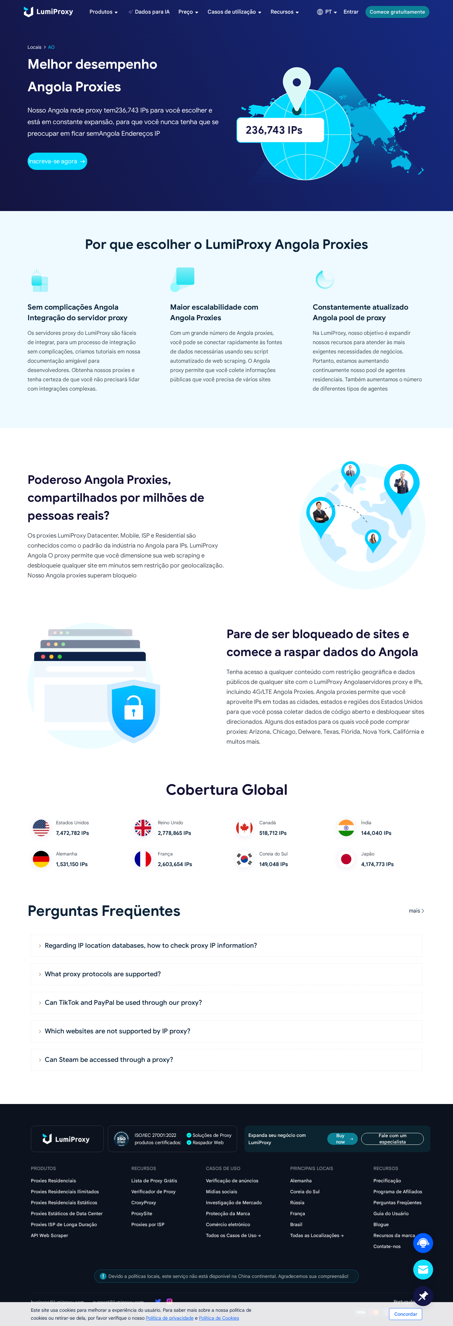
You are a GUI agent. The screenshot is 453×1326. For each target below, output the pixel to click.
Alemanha (301, 1181)
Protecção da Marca (228, 1213)
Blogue (381, 1224)
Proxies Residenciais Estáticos (64, 1203)
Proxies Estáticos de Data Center (66, 1213)
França (297, 1213)
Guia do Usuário (391, 1213)
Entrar (351, 12)
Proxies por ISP (147, 1224)
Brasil (296, 1224)
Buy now (340, 1139)
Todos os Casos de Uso (231, 1235)
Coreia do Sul (305, 1192)
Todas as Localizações (314, 1235)
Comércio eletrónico (228, 1224)
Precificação (387, 1181)
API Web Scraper (49, 1235)
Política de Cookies (219, 1318)
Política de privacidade (170, 1318)
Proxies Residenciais (53, 1181)
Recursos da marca (394, 1235)
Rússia (297, 1203)
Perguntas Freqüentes (397, 1203)
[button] (226, 945)
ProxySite (141, 1213)
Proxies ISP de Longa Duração (64, 1224)
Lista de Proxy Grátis (154, 1181)
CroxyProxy (143, 1203)
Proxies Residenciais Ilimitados (65, 1192)
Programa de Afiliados (397, 1192)
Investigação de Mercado (234, 1203)
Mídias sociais (221, 1192)
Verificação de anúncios (232, 1181)
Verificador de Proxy (153, 1192)
